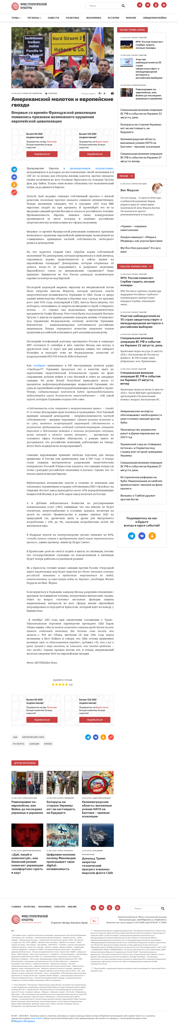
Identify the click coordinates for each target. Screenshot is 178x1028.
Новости (53, 17)
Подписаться (42, 154)
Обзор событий (139, 37)
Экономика (93, 17)
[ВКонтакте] (14, 177)
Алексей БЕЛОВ (30, 798)
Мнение (131, 17)
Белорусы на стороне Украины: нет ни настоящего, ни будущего (61, 807)
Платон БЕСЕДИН (139, 184)
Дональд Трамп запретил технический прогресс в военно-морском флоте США (97, 865)
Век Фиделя (129, 190)
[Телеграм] (14, 169)
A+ (100, 93)
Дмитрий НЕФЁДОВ (102, 798)
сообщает (39, 365)
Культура (59, 906)
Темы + (16, 17)
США (15, 737)
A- (105, 93)
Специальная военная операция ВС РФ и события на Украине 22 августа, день (141, 113)
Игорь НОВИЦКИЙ (66, 798)
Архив (84, 922)
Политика (72, 17)
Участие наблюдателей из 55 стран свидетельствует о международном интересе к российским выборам (149, 68)
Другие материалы (25, 763)
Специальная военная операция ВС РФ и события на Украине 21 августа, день (141, 466)
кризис (48, 743)
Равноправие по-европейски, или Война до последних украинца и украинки (27, 807)
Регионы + (34, 17)
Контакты (76, 922)
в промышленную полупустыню (88, 168)
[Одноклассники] (14, 185)
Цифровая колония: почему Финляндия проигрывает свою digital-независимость (61, 861)
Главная (16, 906)
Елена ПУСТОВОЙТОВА (32, 93)
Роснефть (18, 743)
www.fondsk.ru (37, 1018)
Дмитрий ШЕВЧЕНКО (32, 850)
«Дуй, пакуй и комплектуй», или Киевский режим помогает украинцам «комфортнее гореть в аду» (27, 863)
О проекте (56, 922)
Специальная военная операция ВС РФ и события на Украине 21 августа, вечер (141, 157)
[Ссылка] (14, 192)
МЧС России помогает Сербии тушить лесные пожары (149, 44)
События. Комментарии (133, 266)
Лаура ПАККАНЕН (65, 850)
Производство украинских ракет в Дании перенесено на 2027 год (139, 433)
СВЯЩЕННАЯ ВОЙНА (155, 17)
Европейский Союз (33, 737)
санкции (34, 743)
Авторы (66, 922)
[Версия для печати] (112, 93)
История (113, 17)
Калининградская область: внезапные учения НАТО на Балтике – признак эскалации (97, 809)
